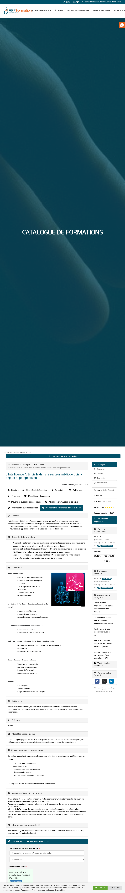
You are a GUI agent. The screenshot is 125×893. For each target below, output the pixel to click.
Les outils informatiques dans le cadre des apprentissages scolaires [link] (103, 620)
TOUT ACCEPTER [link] (100, 888)
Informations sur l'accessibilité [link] (24, 508)
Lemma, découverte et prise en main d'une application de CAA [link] (102, 655)
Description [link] (60, 490)
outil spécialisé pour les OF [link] (104, 691)
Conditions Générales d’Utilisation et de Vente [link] (103, 2)
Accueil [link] (7, 452)
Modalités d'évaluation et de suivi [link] (63, 502)
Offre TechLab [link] (38, 465)
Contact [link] (100, 474)
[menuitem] (71, 2)
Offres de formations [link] (78, 11)
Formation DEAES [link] (101, 11)
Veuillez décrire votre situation (24, 848)
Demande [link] (101, 478)
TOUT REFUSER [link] (115, 888)
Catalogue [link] (26, 465)
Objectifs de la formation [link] (36, 490)
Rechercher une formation (64, 456)
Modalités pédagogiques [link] (39, 496)
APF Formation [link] (13, 465)
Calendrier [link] (100, 469)
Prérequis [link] (15, 496)
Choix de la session (17, 866)
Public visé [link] (78, 490)
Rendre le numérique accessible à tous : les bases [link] (102, 632)
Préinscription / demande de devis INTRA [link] (63, 508)
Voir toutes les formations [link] (102, 664)
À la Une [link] (59, 11)
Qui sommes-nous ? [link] (41, 11)
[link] (122, 25)
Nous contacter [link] (72, 2)
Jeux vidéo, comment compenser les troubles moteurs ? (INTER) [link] (103, 643)
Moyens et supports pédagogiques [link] (26, 502)
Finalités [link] (15, 490)
